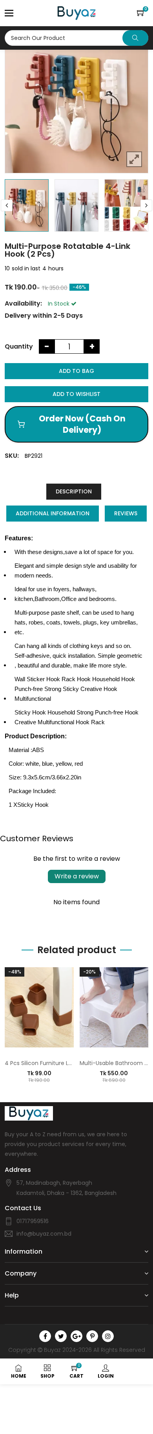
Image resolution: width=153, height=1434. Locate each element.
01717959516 (32, 1221)
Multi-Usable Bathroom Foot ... (114, 1063)
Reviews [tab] (125, 513)
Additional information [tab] (52, 513)
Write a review (77, 876)
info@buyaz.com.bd (43, 1234)
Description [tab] (74, 491)
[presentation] (7, 205)
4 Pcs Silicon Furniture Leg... (39, 1063)
